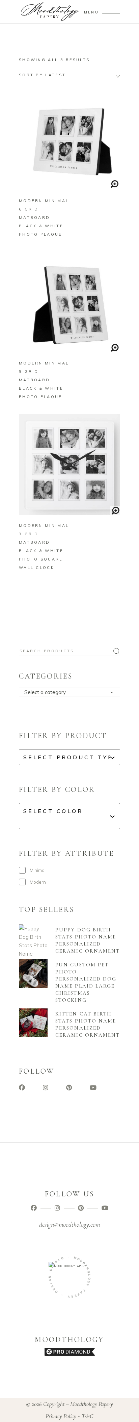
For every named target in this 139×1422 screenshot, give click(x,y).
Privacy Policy (61, 1416)
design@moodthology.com (69, 1225)
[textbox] (71, 692)
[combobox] (69, 75)
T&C (87, 1416)
